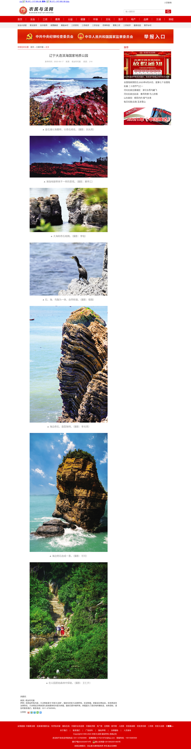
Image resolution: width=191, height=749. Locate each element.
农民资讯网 (141, 726)
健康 (83, 19)
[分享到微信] (38, 712)
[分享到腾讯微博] (35, 712)
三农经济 (85, 25)
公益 (70, 19)
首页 (20, 19)
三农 (45, 19)
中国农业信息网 (77, 726)
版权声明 (102, 730)
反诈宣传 (43, 25)
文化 (108, 19)
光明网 (107, 726)
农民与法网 (159, 726)
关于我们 (63, 730)
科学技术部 (55, 726)
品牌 (146, 19)
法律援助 (114, 730)
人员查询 (168, 2)
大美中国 (39, 47)
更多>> (170, 726)
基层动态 (137, 25)
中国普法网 (30, 726)
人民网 (121, 726)
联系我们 (76, 730)
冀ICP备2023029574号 (81, 741)
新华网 (114, 726)
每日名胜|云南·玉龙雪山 (135, 101)
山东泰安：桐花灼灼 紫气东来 (137, 97)
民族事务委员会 (43, 726)
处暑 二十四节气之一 (133, 86)
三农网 (150, 726)
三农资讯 (75, 25)
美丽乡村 (64, 25)
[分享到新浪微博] (29, 712)
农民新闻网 (130, 726)
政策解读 (54, 25)
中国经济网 (90, 726)
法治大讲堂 (22, 25)
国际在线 (66, 726)
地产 (133, 19)
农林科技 (106, 25)
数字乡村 (147, 25)
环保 (95, 19)
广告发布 (89, 730)
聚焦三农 (116, 25)
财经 (171, 19)
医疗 (120, 19)
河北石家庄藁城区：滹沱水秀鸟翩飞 (140, 90)
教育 (57, 19)
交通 (158, 19)
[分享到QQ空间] (32, 712)
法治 (32, 19)
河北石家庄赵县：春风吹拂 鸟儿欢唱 (141, 93)
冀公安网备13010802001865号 (108, 741)
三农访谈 (95, 25)
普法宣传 (33, 25)
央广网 (99, 726)
